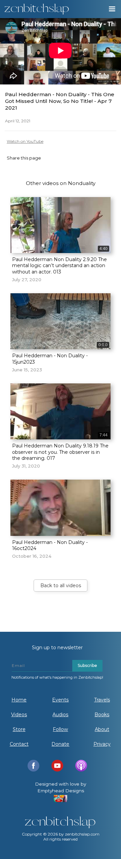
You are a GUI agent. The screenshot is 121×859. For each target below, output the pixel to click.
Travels (102, 699)
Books (101, 714)
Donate (60, 744)
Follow (60, 729)
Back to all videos (60, 585)
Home (19, 699)
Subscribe (87, 665)
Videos (19, 714)
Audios (60, 714)
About (102, 729)
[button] (112, 9)
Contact (19, 744)
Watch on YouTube (25, 141)
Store (19, 729)
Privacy (102, 744)
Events (60, 699)
